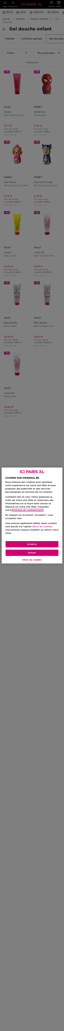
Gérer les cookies (32, 560)
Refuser (32, 553)
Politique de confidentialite (27, 510)
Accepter (32, 544)
